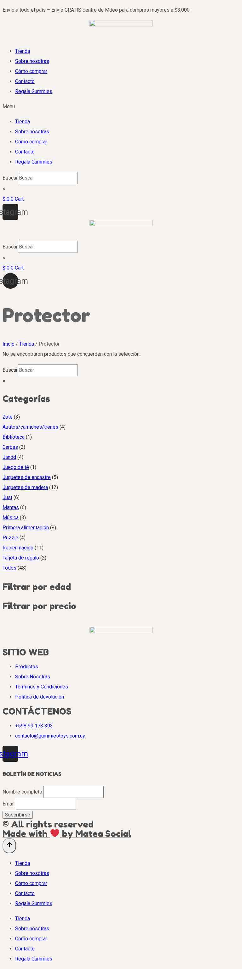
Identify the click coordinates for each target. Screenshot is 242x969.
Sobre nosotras (32, 61)
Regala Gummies (33, 91)
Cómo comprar (31, 71)
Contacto (25, 81)
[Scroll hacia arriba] (9, 845)
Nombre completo (22, 792)
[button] (121, 107)
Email (8, 804)
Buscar (10, 178)
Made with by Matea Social (67, 833)
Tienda (22, 51)
